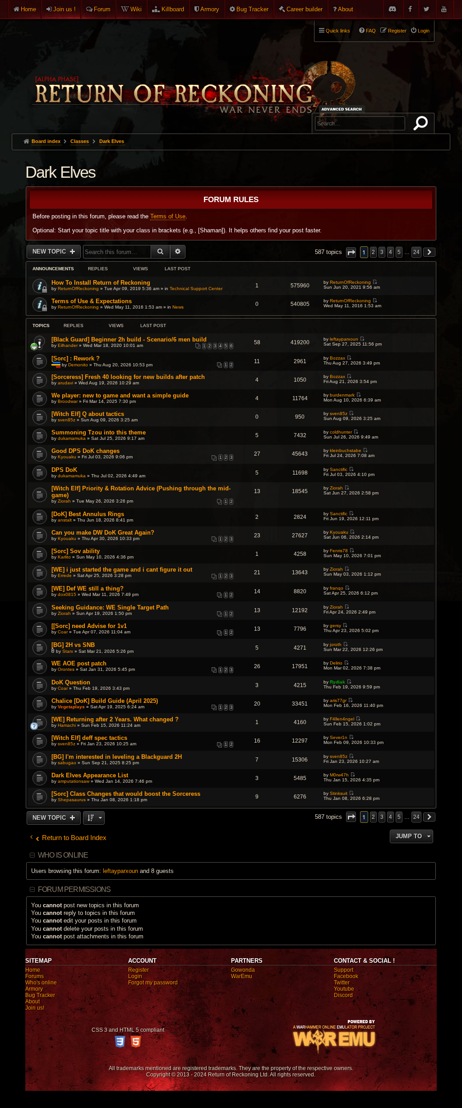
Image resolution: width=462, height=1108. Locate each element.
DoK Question (70, 682)
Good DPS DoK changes (85, 451)
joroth (336, 644)
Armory (209, 9)
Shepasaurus (72, 799)
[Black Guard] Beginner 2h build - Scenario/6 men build (129, 339)
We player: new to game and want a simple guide (120, 395)
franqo (336, 588)
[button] (351, 252)
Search (422, 125)
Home (28, 9)
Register (138, 970)
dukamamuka (72, 438)
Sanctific (338, 469)
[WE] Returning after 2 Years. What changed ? (115, 719)
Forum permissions (74, 889)
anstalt (65, 519)
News (178, 307)
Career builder (304, 9)
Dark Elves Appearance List (89, 775)
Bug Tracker (252, 9)
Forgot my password (153, 982)
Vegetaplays (71, 706)
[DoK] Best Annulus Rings (87, 514)
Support (343, 970)
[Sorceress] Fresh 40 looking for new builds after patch (128, 377)
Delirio (336, 662)
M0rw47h (339, 774)
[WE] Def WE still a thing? (87, 588)
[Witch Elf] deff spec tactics (89, 737)
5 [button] (399, 252)
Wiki (136, 9)
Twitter (342, 982)
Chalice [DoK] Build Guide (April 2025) (104, 700)
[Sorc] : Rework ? (75, 358)
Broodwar (68, 401)
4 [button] (390, 252)
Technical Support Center (196, 288)
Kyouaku (67, 456)
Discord (343, 995)
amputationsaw (73, 781)
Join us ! (64, 9)
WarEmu (241, 976)
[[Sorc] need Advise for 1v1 (89, 626)
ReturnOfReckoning (78, 288)
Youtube (344, 989)
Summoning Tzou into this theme (98, 432)
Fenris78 (339, 550)
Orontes (66, 669)
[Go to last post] (374, 282)
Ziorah (64, 501)
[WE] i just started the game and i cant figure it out (121, 569)
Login (135, 976)
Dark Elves (60, 172)
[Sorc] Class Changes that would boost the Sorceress (125, 793)
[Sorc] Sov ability (75, 551)
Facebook (346, 976)
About (345, 9)
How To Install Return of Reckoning (100, 282)
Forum (102, 9)
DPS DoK (64, 469)
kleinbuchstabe (345, 450)
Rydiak (337, 681)
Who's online (41, 982)
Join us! (34, 1008)
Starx (67, 651)
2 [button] (373, 252)
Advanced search (343, 109)
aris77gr (338, 700)
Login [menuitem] (424, 30)
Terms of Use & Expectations (91, 301)
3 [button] (381, 252)
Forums (34, 976)
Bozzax (337, 357)
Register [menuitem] (397, 30)
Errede (65, 575)
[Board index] (193, 72)
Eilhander (68, 345)
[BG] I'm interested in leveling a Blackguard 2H (116, 756)
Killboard (173, 9)
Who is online (63, 855)
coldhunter (341, 431)
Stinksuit (338, 793)
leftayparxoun (344, 339)
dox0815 (67, 594)
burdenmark (342, 394)
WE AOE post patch (78, 663)
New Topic (50, 251)
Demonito (78, 364)
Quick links (338, 30)
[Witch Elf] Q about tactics (87, 414)
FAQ (371, 30)
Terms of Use (167, 216)
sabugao (67, 762)
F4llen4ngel (342, 718)
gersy (335, 625)
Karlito (64, 556)
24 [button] (416, 252)
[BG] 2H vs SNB (73, 645)
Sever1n (338, 737)
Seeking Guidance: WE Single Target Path (110, 607)
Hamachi (67, 725)
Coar (63, 631)
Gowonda (243, 970)
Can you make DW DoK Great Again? (102, 532)
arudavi (65, 382)
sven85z (66, 419)
